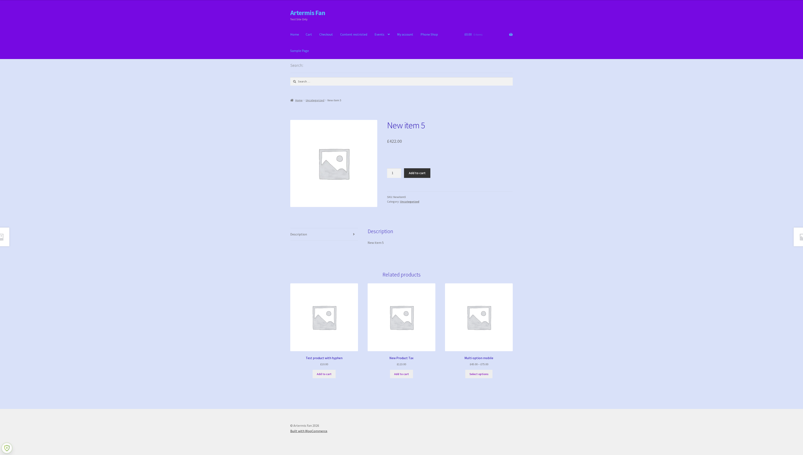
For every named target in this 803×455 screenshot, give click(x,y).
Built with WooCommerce (308, 431)
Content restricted (353, 34)
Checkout (326, 34)
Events (379, 34)
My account (405, 34)
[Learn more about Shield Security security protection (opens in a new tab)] (7, 448)
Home (294, 34)
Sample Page (299, 51)
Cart (309, 34)
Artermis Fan (307, 13)
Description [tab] (298, 234)
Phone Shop (429, 34)
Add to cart (417, 173)
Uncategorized (315, 100)
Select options (478, 374)
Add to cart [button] (324, 374)
